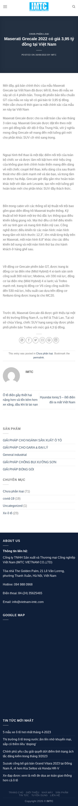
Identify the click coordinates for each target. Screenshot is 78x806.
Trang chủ (16, 792)
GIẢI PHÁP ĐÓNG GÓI (18, 469)
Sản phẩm (61, 792)
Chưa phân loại (39, 34)
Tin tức (24, 795)
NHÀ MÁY (47, 792)
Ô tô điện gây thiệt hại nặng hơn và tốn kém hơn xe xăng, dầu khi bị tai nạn (20, 399)
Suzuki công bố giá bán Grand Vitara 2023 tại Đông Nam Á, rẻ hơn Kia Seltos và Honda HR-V (37, 766)
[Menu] (5, 6)
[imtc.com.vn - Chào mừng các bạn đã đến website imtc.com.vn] (39, 6)
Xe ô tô (7, 513)
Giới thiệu (32, 792)
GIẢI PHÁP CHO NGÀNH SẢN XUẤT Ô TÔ (32, 440)
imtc (53, 55)
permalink (38, 357)
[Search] (73, 6)
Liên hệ (55, 795)
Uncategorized (13, 505)
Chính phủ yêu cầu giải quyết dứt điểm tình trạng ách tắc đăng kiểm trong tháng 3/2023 (38, 754)
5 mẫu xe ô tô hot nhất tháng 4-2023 (27, 732)
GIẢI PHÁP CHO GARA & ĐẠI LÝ (25, 447)
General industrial (15, 454)
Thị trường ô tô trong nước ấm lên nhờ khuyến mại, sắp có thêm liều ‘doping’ (37, 742)
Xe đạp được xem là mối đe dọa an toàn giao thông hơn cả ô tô (37, 778)
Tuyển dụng (39, 795)
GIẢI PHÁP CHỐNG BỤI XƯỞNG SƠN (29, 462)
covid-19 (8, 498)
